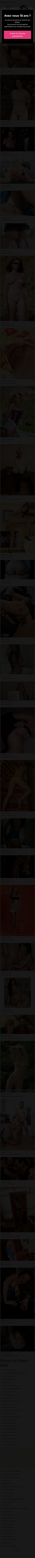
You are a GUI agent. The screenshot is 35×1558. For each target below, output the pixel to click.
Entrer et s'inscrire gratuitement (17, 34)
